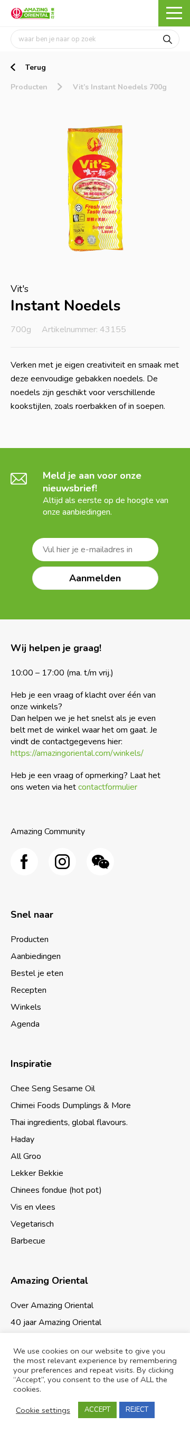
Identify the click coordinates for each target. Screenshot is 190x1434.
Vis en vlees (33, 1207)
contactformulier (107, 787)
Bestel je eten (37, 973)
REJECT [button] (137, 1409)
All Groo (26, 1156)
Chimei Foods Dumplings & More (71, 1105)
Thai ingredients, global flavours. (69, 1122)
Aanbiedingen (36, 956)
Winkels (26, 1007)
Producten (29, 87)
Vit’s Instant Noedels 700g (120, 87)
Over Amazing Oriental (52, 1305)
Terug (35, 67)
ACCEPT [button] (97, 1409)
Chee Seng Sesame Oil (53, 1088)
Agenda (25, 1024)
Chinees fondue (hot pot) (56, 1190)
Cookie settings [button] (43, 1410)
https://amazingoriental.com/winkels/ (77, 753)
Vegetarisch (32, 1224)
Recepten (28, 990)
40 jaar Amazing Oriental (56, 1322)
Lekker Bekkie (37, 1173)
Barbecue (28, 1241)
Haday (22, 1139)
